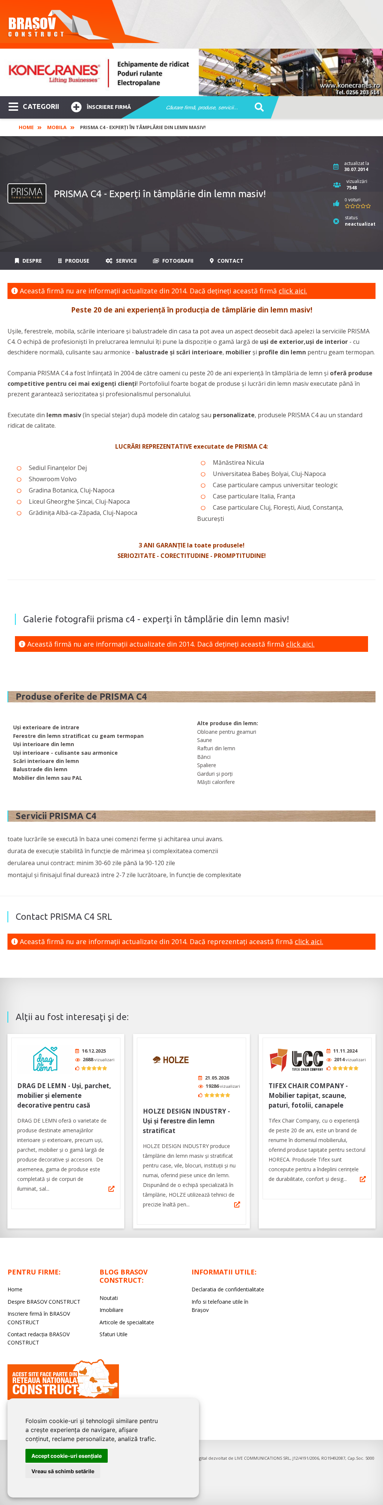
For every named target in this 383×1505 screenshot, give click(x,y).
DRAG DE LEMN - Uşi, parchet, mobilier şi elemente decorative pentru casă (64, 1095)
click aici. (293, 290)
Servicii (125, 260)
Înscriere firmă (109, 107)
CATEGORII (41, 106)
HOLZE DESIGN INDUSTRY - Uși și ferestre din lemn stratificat (186, 1121)
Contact (229, 260)
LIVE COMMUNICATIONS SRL (262, 1458)
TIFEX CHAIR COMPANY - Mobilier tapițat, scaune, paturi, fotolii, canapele (308, 1095)
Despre (31, 260)
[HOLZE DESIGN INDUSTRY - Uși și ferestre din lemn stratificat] (171, 1059)
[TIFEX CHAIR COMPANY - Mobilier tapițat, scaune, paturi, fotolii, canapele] (297, 1059)
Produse (76, 260)
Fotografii (177, 260)
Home (26, 127)
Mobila (57, 127)
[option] (191, 72)
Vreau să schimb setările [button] (62, 1471)
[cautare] (256, 107)
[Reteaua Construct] (63, 1397)
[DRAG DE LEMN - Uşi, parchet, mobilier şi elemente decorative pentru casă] (45, 1059)
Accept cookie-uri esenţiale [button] (66, 1456)
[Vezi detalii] (111, 1189)
